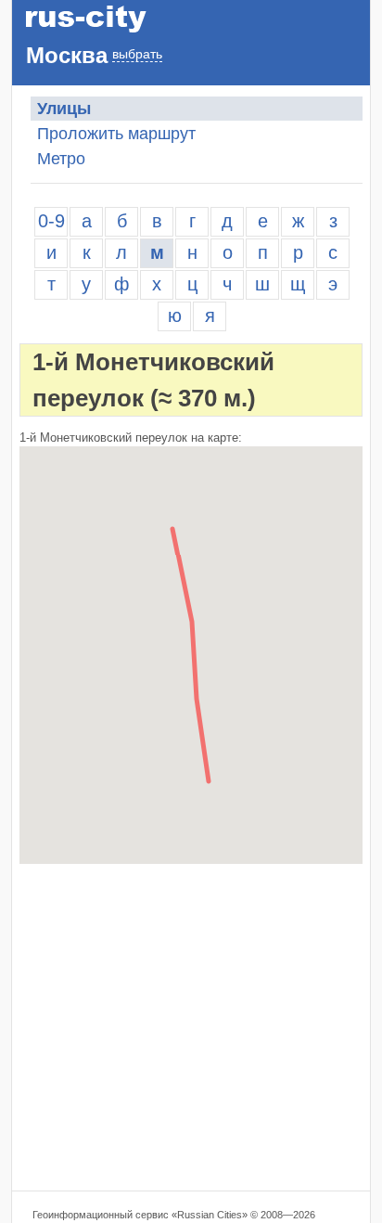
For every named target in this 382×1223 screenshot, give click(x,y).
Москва (67, 55)
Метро (61, 158)
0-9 (51, 221)
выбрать (137, 53)
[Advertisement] (191, 1027)
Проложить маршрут (116, 133)
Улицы (64, 108)
